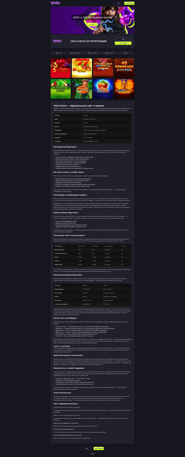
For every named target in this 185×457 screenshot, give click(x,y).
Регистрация (129, 3)
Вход (118, 3)
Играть (92, 24)
